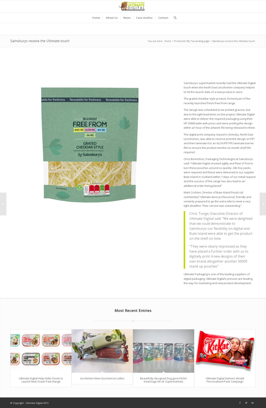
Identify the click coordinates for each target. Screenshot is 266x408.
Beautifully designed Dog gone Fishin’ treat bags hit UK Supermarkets (163, 379)
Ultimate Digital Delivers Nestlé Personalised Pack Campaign (225, 379)
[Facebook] (240, 403)
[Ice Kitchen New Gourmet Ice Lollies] (102, 351)
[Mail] (252, 403)
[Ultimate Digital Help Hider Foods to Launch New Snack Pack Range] (40, 351)
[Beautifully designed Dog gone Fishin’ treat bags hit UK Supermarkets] (163, 351)
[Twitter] (246, 403)
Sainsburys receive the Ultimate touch (39, 41)
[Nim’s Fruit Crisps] (3, 204)
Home (167, 41)
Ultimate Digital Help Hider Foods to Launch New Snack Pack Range (41, 379)
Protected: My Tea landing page (191, 41)
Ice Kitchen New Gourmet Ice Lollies (102, 378)
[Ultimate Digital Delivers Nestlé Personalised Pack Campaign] (224, 351)
